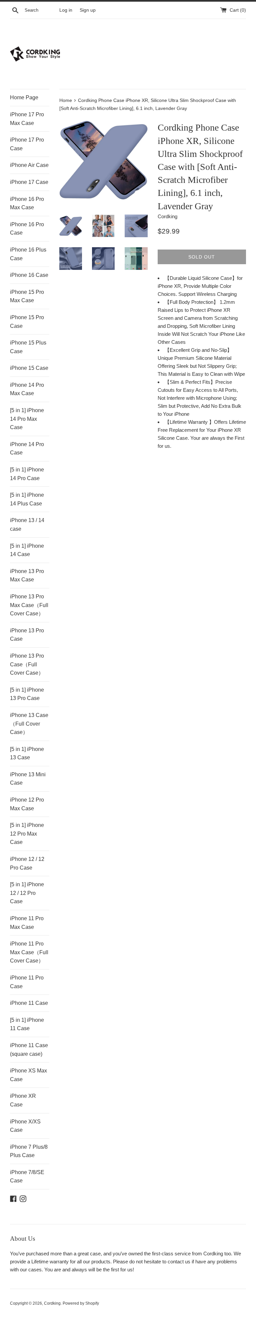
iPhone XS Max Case (28, 1075)
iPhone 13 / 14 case (27, 524)
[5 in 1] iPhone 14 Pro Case (27, 474)
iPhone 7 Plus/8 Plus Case (29, 1151)
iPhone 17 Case (29, 182)
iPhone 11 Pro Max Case (27, 923)
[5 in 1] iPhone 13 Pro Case (27, 694)
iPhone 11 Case (29, 1003)
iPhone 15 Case (29, 368)
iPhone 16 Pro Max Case (27, 203)
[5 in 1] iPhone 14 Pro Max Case (27, 418)
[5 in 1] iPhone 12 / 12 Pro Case (27, 893)
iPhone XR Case (23, 1100)
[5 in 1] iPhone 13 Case (27, 753)
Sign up (88, 10)
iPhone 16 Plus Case (28, 254)
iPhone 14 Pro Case (27, 448)
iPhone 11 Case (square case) (29, 1049)
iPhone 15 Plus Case (28, 347)
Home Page (24, 97)
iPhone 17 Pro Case (27, 144)
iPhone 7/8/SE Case (27, 1176)
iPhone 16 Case (29, 275)
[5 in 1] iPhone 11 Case (27, 1024)
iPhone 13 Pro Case (27, 635)
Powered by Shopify (81, 1303)
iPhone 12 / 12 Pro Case (27, 863)
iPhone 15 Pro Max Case (27, 296)
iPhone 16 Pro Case (27, 229)
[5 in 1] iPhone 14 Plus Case (27, 499)
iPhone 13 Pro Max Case (27, 575)
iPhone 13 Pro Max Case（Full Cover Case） (29, 605)
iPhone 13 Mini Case (28, 779)
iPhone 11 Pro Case (27, 982)
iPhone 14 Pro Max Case (27, 389)
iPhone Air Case (29, 165)
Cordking (52, 1303)
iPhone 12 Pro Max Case (27, 804)
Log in (65, 10)
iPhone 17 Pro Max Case (27, 119)
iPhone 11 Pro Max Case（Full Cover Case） (29, 952)
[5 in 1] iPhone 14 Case (27, 550)
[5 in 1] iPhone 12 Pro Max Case (27, 833)
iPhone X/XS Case (25, 1126)
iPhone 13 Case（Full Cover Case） (29, 723)
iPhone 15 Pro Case (27, 322)
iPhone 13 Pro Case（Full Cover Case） (27, 664)
